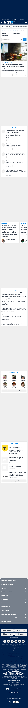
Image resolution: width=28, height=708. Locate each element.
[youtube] (23, 641)
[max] (15, 641)
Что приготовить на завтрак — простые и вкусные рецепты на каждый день (13, 66)
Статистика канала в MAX (9, 618)
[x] (19, 641)
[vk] (8, 641)
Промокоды (13, 19)
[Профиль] (26, 22)
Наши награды (5, 603)
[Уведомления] (23, 22)
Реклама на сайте (6, 591)
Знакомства (21, 19)
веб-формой (24, 661)
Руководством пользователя (14, 671)
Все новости (13, 30)
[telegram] (4, 641)
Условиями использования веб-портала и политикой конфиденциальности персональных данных (14, 674)
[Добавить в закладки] (25, 75)
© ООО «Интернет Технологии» (14, 698)
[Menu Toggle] (1, 22)
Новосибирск (5, 30)
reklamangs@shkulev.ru (21, 665)
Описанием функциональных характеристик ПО (14, 672)
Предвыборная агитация (8, 614)
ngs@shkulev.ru (20, 658)
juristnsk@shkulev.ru (16, 660)
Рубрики (3, 588)
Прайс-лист (4, 595)
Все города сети (6, 621)
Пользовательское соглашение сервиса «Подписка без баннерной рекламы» (14, 685)
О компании (4, 599)
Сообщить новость (7, 584)
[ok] (12, 641)
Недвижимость (5, 19)
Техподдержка (5, 610)
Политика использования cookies (14, 680)
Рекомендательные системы (14, 682)
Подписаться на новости (8, 580)
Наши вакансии (5, 606)
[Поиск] (19, 22)
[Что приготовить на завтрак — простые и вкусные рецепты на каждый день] (14, 52)
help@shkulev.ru (10, 661)
